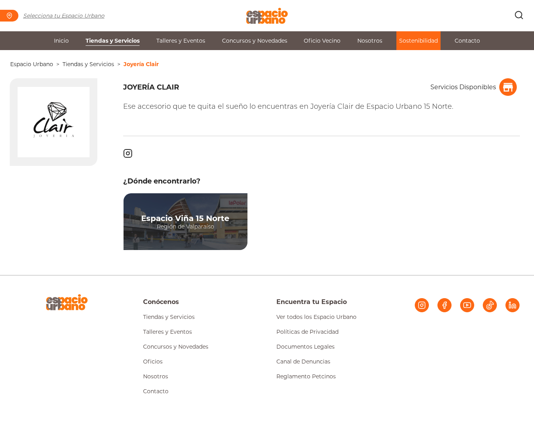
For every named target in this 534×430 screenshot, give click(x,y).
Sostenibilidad (418, 40)
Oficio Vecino (322, 40)
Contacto (467, 40)
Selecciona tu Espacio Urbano (63, 15)
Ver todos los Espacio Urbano (316, 316)
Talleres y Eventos (180, 40)
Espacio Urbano (31, 64)
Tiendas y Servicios (113, 40)
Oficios (153, 361)
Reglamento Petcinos (306, 376)
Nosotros (369, 40)
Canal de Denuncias (303, 361)
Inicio (61, 40)
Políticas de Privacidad (307, 331)
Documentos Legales (305, 346)
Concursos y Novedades (254, 40)
